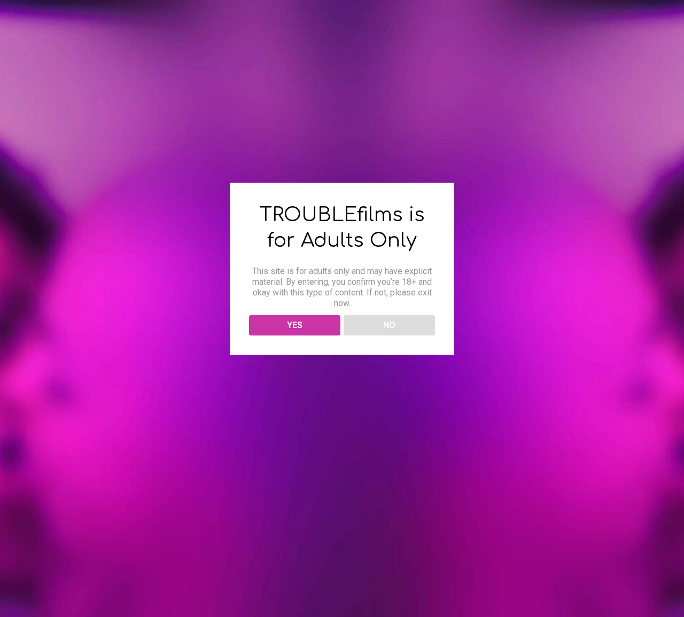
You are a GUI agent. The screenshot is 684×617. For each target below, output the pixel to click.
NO (389, 325)
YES (294, 325)
